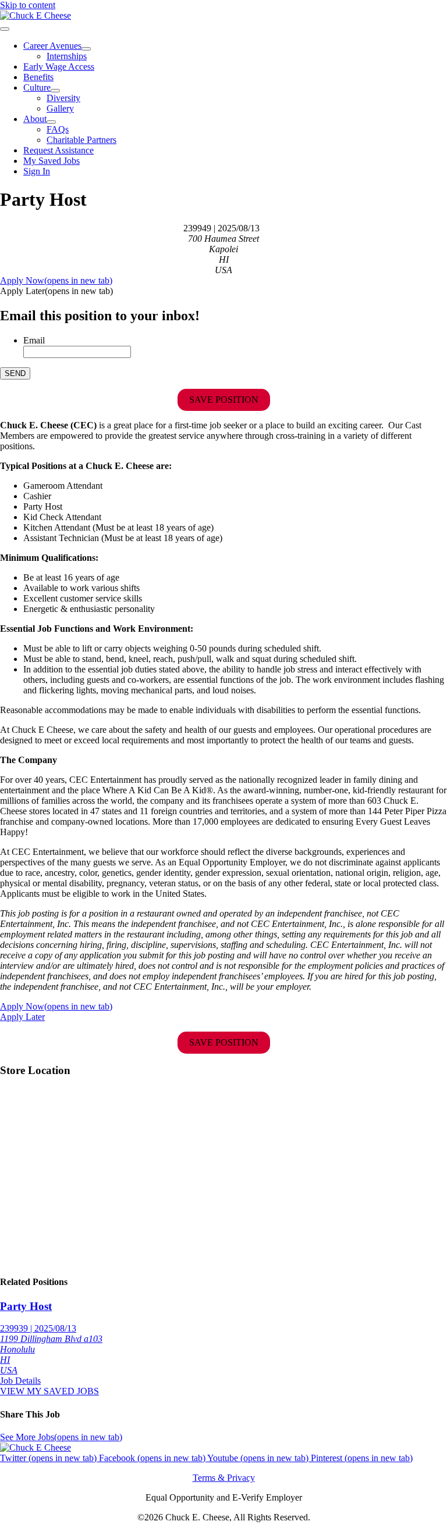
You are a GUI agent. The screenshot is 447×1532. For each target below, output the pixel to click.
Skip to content (27, 5)
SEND (15, 373)
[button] (56, 291)
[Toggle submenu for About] (51, 122)
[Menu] (4, 29)
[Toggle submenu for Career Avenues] (86, 49)
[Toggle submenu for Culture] (55, 90)
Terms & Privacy (224, 1478)
